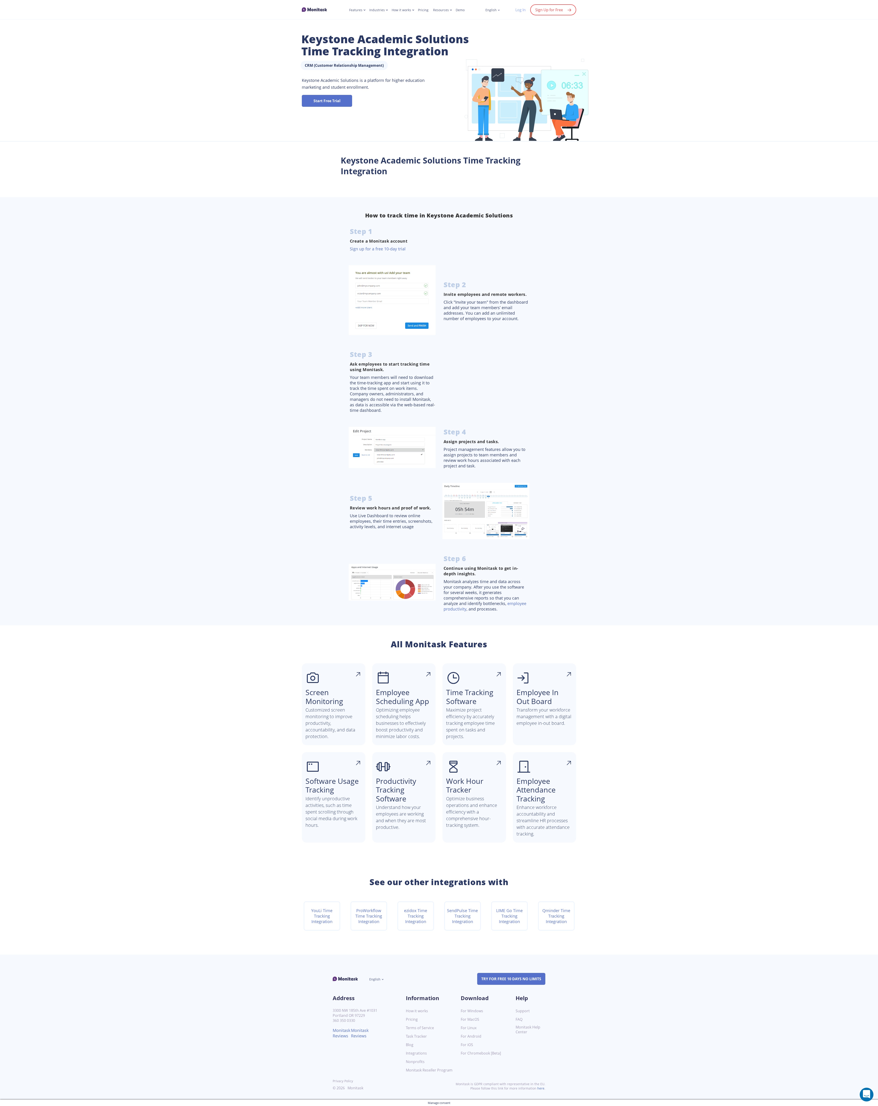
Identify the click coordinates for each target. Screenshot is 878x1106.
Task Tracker (416, 1036)
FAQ (519, 1019)
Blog (409, 1044)
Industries (377, 10)
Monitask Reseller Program (429, 1070)
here (540, 1088)
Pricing (423, 10)
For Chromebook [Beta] (481, 1053)
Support (523, 1011)
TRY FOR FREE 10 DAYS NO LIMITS (511, 978)
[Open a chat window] (866, 1094)
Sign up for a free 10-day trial (378, 249)
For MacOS (470, 1019)
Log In (520, 9)
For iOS (467, 1044)
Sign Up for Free (549, 9)
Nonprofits (415, 1061)
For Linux (468, 1028)
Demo (460, 10)
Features (355, 10)
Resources (441, 10)
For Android (471, 1036)
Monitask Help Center (528, 1029)
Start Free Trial (326, 100)
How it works (401, 10)
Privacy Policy (343, 1081)
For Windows (472, 1011)
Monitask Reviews (341, 1033)
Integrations (416, 1053)
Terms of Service (420, 1028)
